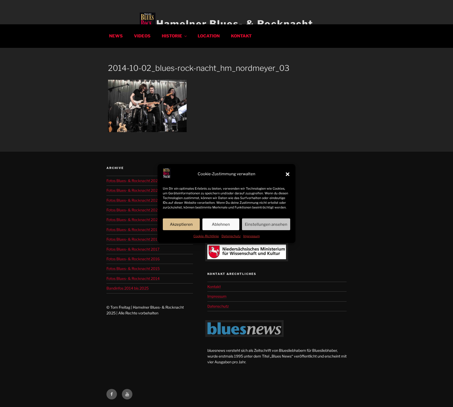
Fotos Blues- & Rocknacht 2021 (132, 219)
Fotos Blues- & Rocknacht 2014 (133, 278)
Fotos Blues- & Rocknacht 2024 (133, 190)
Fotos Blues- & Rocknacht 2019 (133, 229)
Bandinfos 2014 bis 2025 (127, 288)
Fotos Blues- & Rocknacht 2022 (133, 210)
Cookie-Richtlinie (206, 236)
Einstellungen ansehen (266, 224)
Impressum (251, 236)
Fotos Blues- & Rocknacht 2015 (133, 268)
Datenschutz (231, 236)
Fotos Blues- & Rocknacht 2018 (133, 239)
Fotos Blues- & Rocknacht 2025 (133, 180)
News (116, 35)
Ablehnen (221, 224)
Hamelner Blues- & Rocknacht (234, 24)
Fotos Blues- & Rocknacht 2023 (133, 200)
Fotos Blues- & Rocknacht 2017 (132, 249)
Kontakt (241, 35)
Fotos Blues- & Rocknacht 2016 (133, 259)
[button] (287, 174)
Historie (172, 35)
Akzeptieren (181, 224)
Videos (142, 35)
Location (209, 35)
